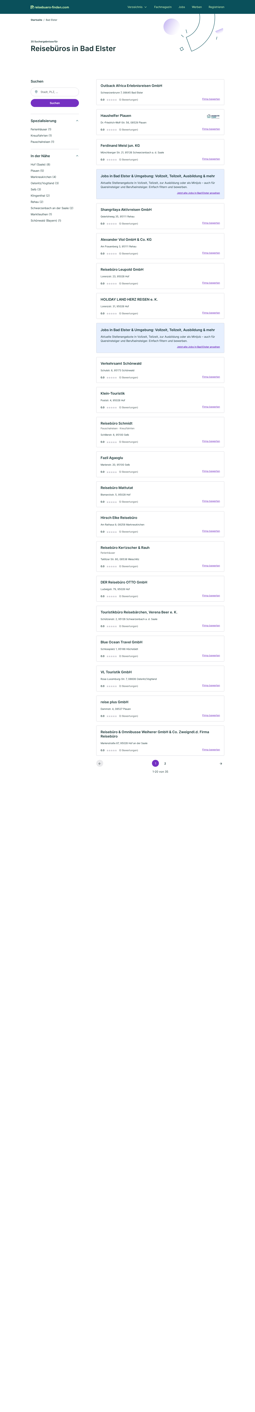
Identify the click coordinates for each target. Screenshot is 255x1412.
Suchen (55, 103)
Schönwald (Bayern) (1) (46, 220)
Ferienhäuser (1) (41, 129)
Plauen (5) (37, 170)
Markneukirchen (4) (43, 177)
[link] (160, 92)
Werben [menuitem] (197, 7)
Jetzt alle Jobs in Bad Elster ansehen (198, 192)
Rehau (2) (37, 202)
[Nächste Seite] (220, 763)
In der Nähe (40, 156)
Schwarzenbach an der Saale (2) (52, 208)
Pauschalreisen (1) (42, 141)
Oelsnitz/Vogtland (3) (45, 183)
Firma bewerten (211, 98)
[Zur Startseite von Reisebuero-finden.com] (50, 7)
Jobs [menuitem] (181, 7)
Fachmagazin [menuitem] (163, 7)
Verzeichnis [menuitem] (135, 7)
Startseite (36, 19)
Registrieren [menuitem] (216, 7)
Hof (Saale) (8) (40, 164)
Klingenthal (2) (40, 195)
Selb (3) (36, 189)
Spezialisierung (43, 121)
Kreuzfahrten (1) (41, 135)
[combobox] (55, 92)
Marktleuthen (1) (41, 214)
